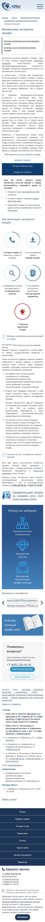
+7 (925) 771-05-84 (34, 485)
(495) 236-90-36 (28, 192)
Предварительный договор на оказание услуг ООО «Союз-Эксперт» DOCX (27, 496)
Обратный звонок (22, 669)
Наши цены (22, 833)
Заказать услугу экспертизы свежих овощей (20, 49)
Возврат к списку (9, 799)
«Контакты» (13, 210)
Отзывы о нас (22, 826)
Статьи (22, 841)
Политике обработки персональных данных (21, 902)
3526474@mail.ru (15, 765)
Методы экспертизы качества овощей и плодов (21, 42)
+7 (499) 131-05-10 (22, 719)
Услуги (22, 812)
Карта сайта (22, 848)
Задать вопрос (22, 676)
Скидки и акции (22, 819)
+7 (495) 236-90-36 (18, 485)
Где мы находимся (22, 855)
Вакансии (22, 862)
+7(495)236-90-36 (13, 749)
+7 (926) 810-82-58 (10, 882)
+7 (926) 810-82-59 (22, 733)
